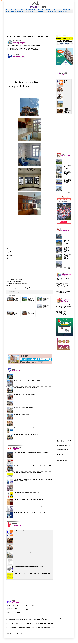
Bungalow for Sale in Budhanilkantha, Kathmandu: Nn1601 (62, 449)
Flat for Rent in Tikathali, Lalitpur (13, 607)
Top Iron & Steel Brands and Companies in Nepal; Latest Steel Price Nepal (29, 566)
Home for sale (13, 9)
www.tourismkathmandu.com (22, 631)
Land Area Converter (51, 11)
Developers (59, 9)
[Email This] (9, 291)
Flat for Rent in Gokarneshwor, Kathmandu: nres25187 (18, 611)
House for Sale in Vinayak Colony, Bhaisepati (24, 427)
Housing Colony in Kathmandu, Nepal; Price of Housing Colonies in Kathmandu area (24, 45)
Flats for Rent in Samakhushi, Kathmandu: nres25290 (17, 609)
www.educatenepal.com (11, 631)
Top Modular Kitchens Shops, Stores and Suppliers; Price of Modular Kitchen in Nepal (32, 512)
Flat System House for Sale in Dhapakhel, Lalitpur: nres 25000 (27, 400)
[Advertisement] (39, 24)
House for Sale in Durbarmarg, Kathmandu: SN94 (24, 407)
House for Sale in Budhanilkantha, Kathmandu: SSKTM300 (67, 181)
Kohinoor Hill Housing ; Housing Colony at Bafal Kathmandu (26, 537)
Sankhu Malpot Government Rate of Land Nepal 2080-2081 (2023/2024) (28, 559)
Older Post (50, 319)
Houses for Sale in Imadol (38, 627)
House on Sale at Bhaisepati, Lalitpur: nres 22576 (24, 374)
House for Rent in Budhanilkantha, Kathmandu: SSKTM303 (64, 310)
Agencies (18, 619)
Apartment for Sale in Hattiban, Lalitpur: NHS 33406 (63, 286)
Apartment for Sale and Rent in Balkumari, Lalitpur (63, 279)
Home (7, 9)
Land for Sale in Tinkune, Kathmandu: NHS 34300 (67, 235)
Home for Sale (9, 618)
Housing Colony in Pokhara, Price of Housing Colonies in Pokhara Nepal (21, 48)
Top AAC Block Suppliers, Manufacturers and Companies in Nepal (28, 506)
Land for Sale (15, 618)
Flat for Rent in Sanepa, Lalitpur (13, 612)
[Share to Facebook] (13, 291)
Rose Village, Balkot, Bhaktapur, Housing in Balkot (24, 552)
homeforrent (15, 292)
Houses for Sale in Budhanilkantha (25, 627)
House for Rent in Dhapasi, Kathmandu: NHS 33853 (62, 314)
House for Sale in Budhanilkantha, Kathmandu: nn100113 (67, 161)
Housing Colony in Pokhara (35, 623)
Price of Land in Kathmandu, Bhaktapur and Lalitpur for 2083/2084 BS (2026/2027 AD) (32, 452)
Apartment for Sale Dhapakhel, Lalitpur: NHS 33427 (63, 284)
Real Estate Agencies (30, 11)
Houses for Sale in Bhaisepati (12, 627)
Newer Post (9, 319)
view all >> (69, 192)
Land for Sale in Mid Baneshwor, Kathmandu (28, 36)
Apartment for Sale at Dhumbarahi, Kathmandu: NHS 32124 (64, 292)
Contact (7, 11)
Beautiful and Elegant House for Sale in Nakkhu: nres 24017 (27, 380)
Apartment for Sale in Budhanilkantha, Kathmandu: (63, 281)
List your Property (67, 9)
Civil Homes (17, 544)
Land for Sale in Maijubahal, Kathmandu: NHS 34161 (67, 263)
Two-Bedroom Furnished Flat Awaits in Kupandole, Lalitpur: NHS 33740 (21, 605)
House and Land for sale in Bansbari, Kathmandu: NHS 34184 (67, 256)
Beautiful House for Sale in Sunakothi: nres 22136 (24, 394)
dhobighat (11, 292)
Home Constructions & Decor (17, 11)
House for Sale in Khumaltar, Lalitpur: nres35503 (62, 457)
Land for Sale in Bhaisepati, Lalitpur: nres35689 (67, 242)
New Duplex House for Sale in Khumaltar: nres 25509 (25, 387)
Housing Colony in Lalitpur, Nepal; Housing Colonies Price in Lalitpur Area (22, 46)
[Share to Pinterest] (14, 291)
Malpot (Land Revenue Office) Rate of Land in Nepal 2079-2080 (27, 472)
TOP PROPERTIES (41, 11)
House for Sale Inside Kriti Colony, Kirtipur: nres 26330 (26, 434)
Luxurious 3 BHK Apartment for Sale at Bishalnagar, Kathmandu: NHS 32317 (64, 289)
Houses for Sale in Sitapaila (49, 627)
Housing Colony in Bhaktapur (47, 623)
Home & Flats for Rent (30, 9)
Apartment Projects (50, 9)
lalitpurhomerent (20, 292)
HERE (10, 283)
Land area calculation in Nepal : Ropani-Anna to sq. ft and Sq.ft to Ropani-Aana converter (32, 573)
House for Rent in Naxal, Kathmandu (64, 306)
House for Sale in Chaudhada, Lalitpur (67, 173)
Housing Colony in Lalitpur (24, 623)
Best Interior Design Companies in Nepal (23, 485)
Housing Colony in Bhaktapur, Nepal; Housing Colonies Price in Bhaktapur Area (23, 49)
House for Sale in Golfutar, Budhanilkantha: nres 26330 (26, 421)
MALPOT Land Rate (62, 11)
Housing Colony (40, 9)
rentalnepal (25, 292)
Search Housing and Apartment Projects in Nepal (20, 288)
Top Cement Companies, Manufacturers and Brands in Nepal (27, 492)
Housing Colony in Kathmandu (12, 623)
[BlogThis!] (11, 291)
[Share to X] (12, 291)
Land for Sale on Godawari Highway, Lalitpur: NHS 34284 (67, 249)
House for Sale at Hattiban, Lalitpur (21, 414)
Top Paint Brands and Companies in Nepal (23, 530)
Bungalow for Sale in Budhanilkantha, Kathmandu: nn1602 (64, 445)
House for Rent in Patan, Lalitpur (63, 307)
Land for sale (21, 9)
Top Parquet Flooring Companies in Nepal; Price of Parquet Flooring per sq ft (30, 499)
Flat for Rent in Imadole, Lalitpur (13, 608)
